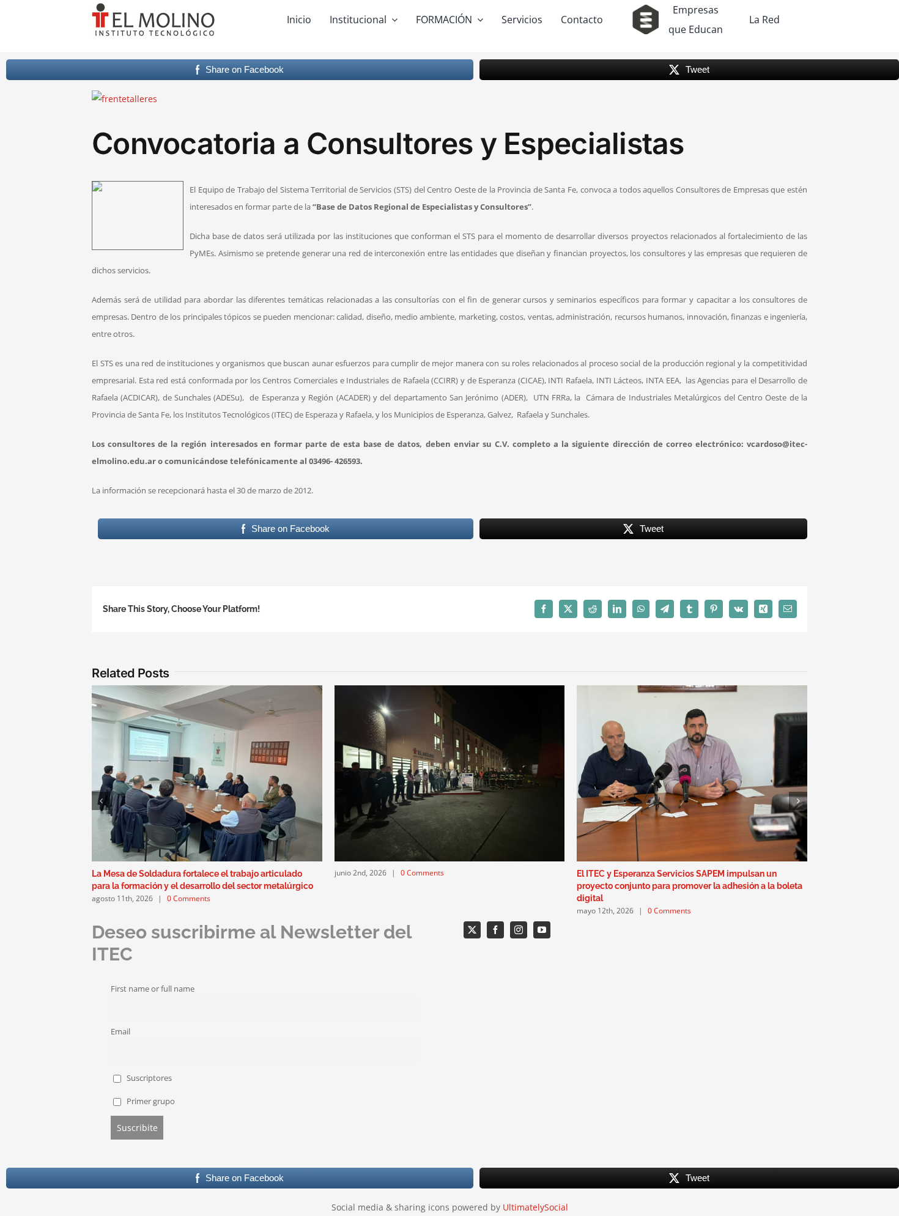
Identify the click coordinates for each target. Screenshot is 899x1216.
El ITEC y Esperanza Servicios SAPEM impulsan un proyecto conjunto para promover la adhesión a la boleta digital (689, 886)
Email (120, 1031)
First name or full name (152, 989)
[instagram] (518, 929)
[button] (101, 801)
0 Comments (188, 898)
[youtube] (541, 929)
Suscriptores (148, 1078)
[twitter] (472, 929)
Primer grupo (150, 1101)
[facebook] (495, 929)
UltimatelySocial (535, 1207)
